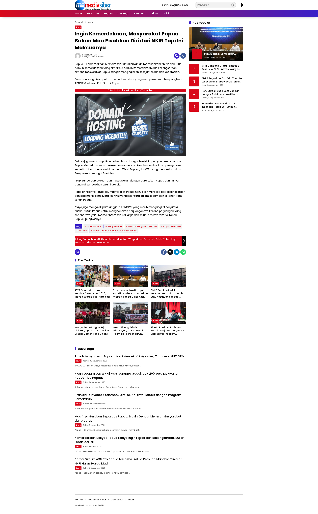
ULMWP (83, 230)
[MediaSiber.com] (93, 4)
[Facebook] (164, 252)
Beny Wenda (115, 226)
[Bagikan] (183, 56)
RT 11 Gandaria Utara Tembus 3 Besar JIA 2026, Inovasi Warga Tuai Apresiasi (92, 293)
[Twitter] (170, 252)
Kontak (79, 499)
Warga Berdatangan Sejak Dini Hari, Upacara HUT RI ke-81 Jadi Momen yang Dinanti (92, 330)
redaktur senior (89, 55)
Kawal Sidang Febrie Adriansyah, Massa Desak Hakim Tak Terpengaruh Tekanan (128, 331)
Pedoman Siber (97, 499)
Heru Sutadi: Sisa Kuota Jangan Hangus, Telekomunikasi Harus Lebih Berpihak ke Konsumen (220, 92)
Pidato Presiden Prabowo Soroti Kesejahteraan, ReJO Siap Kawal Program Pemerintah (167, 331)
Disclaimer (117, 499)
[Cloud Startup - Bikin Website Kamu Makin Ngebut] (130, 125)
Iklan (131, 499)
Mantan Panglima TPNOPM (142, 226)
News (78, 27)
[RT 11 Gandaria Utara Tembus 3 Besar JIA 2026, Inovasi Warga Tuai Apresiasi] (92, 276)
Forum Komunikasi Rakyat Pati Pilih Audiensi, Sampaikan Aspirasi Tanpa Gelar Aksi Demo (130, 294)
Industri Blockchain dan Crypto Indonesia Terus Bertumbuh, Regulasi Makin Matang (220, 105)
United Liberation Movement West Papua (115, 230)
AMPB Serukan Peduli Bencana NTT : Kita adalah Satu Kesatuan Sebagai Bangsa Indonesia (167, 294)
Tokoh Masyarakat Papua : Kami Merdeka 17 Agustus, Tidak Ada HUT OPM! (130, 356)
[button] (232, 5)
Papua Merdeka (172, 226)
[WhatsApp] (183, 252)
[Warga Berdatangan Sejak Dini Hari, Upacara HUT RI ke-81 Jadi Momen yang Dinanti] (92, 313)
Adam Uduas (94, 226)
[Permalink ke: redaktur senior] (78, 56)
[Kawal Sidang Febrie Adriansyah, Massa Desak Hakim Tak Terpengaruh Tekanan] (130, 313)
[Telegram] (177, 252)
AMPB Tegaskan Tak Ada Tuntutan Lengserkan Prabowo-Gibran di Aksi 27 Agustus (222, 80)
